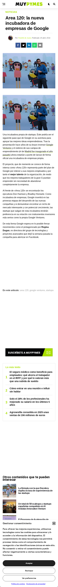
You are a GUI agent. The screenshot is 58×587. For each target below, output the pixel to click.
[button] (54, 523)
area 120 (24, 290)
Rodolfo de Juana (24, 38)
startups (50, 290)
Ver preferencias (29, 578)
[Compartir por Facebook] (18, 45)
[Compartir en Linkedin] (29, 45)
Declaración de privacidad (35, 584)
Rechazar (29, 571)
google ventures (37, 290)
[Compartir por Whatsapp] (34, 45)
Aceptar (29, 563)
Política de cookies (18, 584)
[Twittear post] (23, 45)
